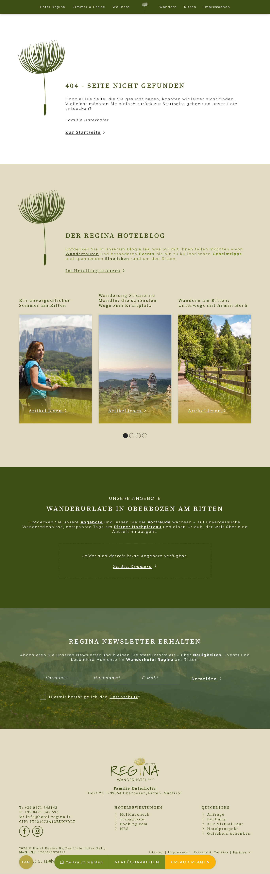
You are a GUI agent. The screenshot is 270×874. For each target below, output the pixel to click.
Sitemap (156, 852)
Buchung (216, 819)
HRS (124, 828)
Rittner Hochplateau (137, 527)
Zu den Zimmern (132, 566)
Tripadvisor (132, 819)
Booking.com (134, 823)
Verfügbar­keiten (137, 862)
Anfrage (216, 814)
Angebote (92, 522)
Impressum (178, 852)
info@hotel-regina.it (48, 816)
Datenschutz (124, 697)
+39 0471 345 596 (42, 812)
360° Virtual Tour (225, 823)
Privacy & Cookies (211, 852)
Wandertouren (82, 254)
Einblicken (117, 259)
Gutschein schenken (229, 833)
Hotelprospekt (222, 828)
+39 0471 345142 (41, 807)
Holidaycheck (135, 814)
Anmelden (204, 679)
